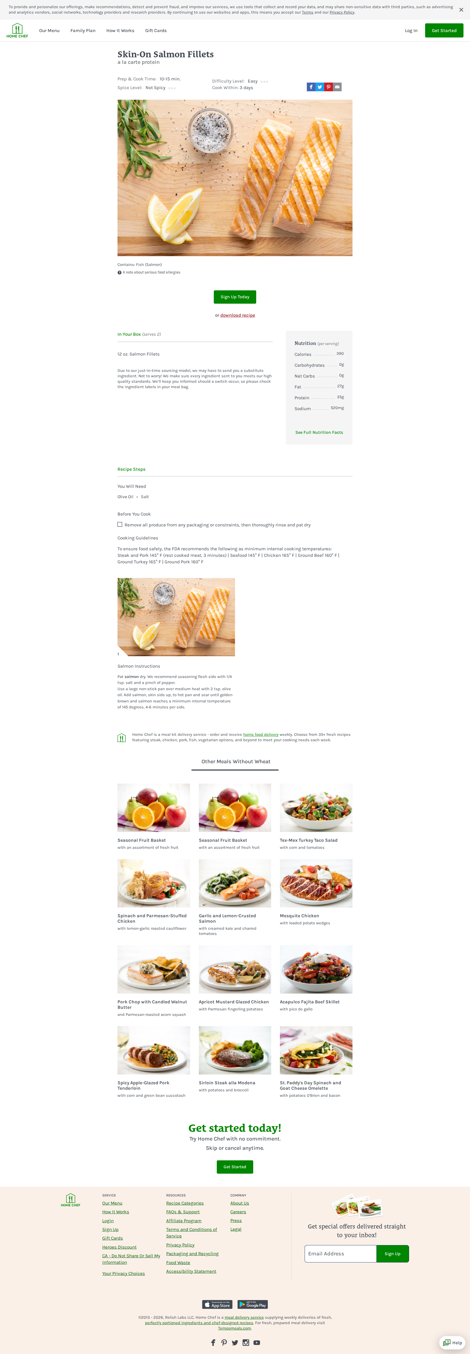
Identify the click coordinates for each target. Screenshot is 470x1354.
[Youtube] (256, 1342)
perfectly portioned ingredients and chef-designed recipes (199, 1322)
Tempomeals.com (234, 1328)
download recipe (237, 315)
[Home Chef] (17, 30)
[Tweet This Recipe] (320, 87)
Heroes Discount (119, 1247)
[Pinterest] (224, 1342)
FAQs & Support (183, 1211)
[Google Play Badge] (252, 1304)
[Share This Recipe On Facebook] (311, 87)
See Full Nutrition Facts (319, 432)
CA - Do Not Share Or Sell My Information (131, 1259)
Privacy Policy (342, 12)
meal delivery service (244, 1317)
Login (108, 1220)
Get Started (444, 30)
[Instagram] (246, 1342)
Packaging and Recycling (192, 1253)
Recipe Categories (185, 1203)
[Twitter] (235, 1342)
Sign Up (110, 1229)
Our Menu (112, 1203)
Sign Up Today (235, 296)
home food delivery (261, 734)
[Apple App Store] (217, 1304)
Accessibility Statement (191, 1271)
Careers (238, 1211)
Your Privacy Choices (123, 1273)
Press (236, 1220)
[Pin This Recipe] (328, 87)
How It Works (115, 1211)
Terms (307, 12)
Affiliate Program (184, 1220)
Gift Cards (112, 1238)
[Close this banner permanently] (461, 10)
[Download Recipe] (348, 87)
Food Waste (178, 1262)
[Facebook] (213, 1342)
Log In (411, 30)
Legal (236, 1229)
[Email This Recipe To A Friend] (337, 87)
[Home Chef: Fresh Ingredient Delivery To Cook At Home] (71, 1203)
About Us (239, 1203)
